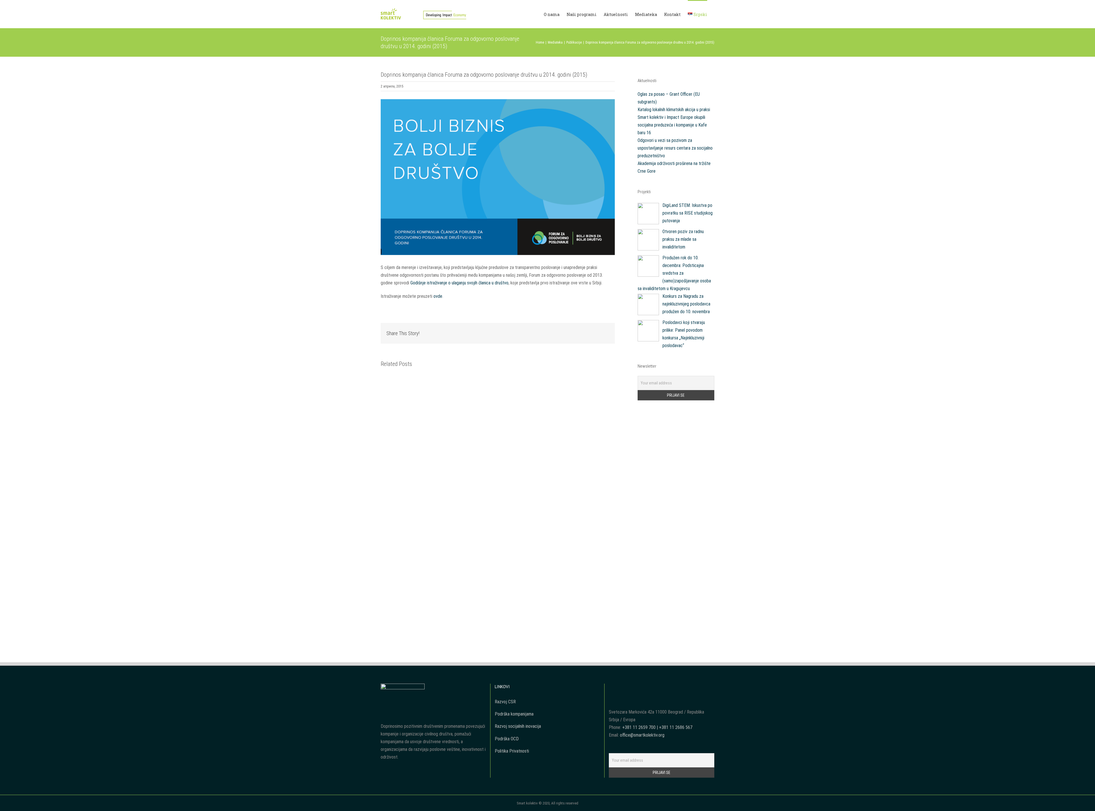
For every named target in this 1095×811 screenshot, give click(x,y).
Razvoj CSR (505, 701)
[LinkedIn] (633, 687)
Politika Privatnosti (512, 751)
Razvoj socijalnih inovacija (518, 726)
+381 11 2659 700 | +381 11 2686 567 (657, 727)
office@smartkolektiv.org (642, 735)
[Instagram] (626, 687)
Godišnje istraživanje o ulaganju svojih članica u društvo (459, 283)
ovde (437, 296)
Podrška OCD (507, 738)
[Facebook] (610, 687)
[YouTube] (618, 687)
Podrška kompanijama (514, 714)
